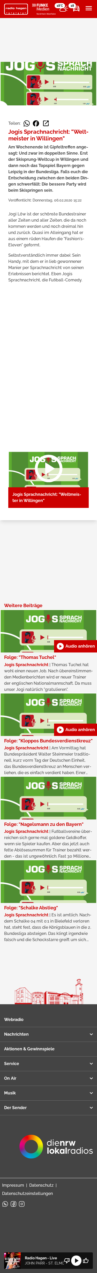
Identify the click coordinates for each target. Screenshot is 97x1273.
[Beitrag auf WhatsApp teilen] (27, 123)
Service (11, 1063)
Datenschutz (41, 1185)
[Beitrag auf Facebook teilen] (36, 123)
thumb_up (86, 1261)
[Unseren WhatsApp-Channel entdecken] (5, 1204)
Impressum (13, 1185)
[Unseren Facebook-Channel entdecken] (13, 1204)
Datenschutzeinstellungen (27, 1193)
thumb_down (67, 1261)
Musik (10, 1093)
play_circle (76, 1260)
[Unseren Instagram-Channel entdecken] (22, 1204)
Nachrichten (16, 1034)
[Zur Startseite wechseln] (16, 9)
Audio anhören (75, 646)
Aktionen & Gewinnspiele (29, 1048)
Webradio (14, 1019)
